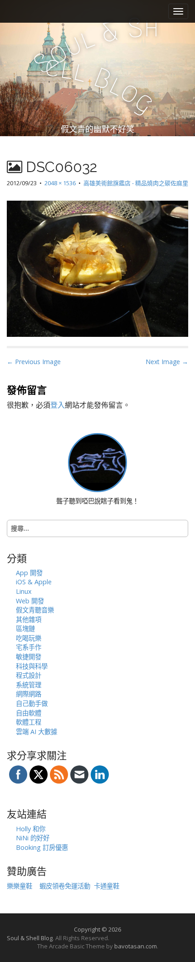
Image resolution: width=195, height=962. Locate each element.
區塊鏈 (25, 628)
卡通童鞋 (106, 886)
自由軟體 (28, 713)
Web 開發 (30, 601)
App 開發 (29, 572)
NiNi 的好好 (32, 838)
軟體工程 (28, 722)
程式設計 (28, 675)
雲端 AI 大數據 (36, 731)
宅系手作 (28, 647)
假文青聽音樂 (35, 610)
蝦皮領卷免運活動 (64, 886)
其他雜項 (28, 619)
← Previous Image (34, 361)
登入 (57, 405)
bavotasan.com (135, 946)
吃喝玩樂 (28, 638)
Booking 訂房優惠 (42, 847)
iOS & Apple (34, 581)
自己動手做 (32, 703)
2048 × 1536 (60, 183)
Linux (24, 591)
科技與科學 (32, 666)
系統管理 (28, 685)
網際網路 (28, 694)
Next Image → (167, 361)
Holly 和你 (30, 828)
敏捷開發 (28, 656)
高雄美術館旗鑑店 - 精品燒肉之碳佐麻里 (135, 183)
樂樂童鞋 (19, 886)
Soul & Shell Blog (30, 938)
